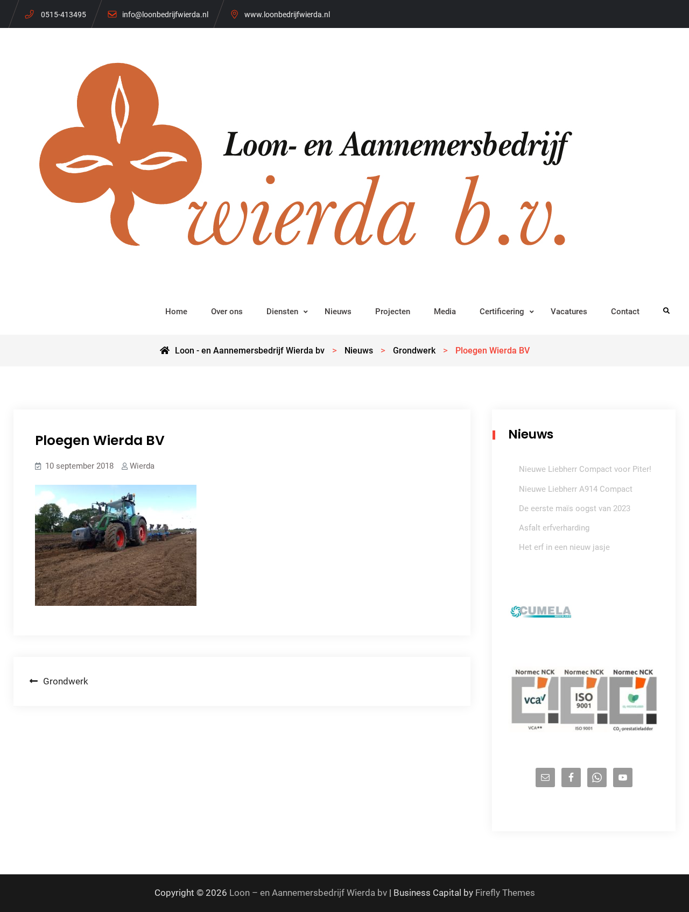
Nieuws (338, 311)
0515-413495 (63, 14)
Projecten (392, 311)
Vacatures (569, 311)
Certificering (502, 311)
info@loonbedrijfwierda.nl (165, 14)
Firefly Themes (505, 892)
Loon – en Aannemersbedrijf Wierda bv (308, 892)
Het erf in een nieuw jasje (564, 547)
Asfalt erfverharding (554, 528)
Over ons (227, 311)
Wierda (142, 466)
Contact (625, 311)
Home (176, 311)
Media (445, 311)
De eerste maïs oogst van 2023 (574, 508)
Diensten (282, 311)
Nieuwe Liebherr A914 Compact (575, 489)
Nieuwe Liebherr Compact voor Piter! (585, 469)
